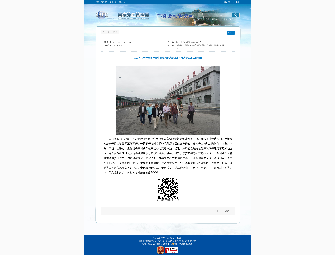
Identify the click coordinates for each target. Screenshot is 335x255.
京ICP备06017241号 (165, 244)
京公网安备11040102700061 (183, 244)
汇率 (225, 19)
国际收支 (215, 19)
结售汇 (208, 19)
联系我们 (164, 238)
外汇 (221, 19)
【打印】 (216, 211)
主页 (107, 32)
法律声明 (156, 238)
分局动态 (114, 32)
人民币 (231, 19)
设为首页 (227, 2)
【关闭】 (227, 211)
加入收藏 (236, 2)
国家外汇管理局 (101, 2)
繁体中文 (122, 2)
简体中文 (113, 2)
